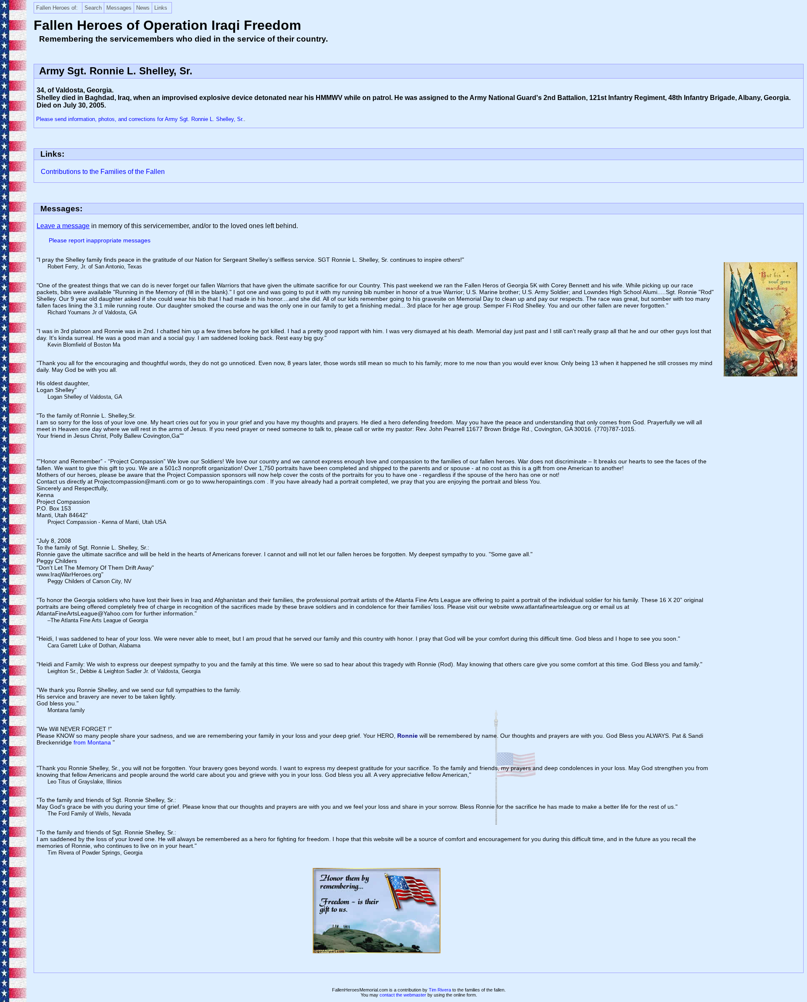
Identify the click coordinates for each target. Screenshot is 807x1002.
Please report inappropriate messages (99, 240)
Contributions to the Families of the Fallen (103, 171)
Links (160, 8)
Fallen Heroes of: (57, 8)
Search (93, 8)
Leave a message (63, 225)
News (143, 8)
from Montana (93, 742)
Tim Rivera (440, 989)
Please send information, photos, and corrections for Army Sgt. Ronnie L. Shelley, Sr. (140, 119)
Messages (119, 8)
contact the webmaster (403, 994)
